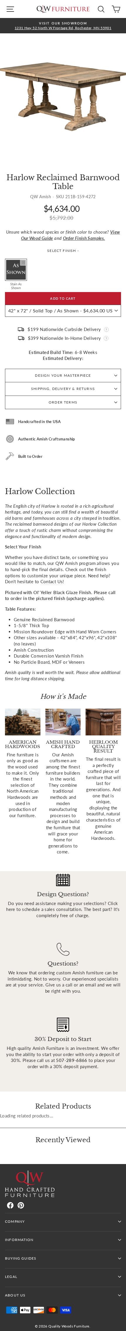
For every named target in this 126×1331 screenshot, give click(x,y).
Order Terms (63, 402)
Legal (11, 1276)
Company (15, 1221)
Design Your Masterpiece (63, 375)
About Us (15, 1295)
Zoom (23, 262)
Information (19, 1239)
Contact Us (51, 581)
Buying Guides (20, 1258)
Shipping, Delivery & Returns (63, 388)
